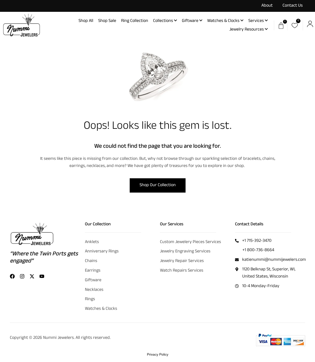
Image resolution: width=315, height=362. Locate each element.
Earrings (92, 271)
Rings (90, 299)
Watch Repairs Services (181, 271)
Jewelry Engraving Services (185, 251)
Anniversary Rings (102, 251)
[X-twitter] (32, 276)
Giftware (93, 280)
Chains (91, 261)
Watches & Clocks (101, 309)
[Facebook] (12, 276)
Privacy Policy (157, 354)
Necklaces (94, 290)
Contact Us (293, 5)
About (267, 5)
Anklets (92, 242)
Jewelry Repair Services (182, 261)
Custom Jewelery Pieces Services (190, 242)
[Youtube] (41, 276)
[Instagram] (22, 276)
